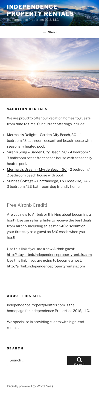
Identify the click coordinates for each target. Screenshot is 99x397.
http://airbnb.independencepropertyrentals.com (46, 266)
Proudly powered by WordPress (30, 386)
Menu (52, 32)
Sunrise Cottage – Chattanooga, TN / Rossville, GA (47, 181)
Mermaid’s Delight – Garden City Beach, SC (41, 135)
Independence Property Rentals (40, 10)
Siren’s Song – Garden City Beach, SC (37, 152)
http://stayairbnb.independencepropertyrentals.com (49, 255)
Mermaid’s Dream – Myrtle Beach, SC (37, 169)
